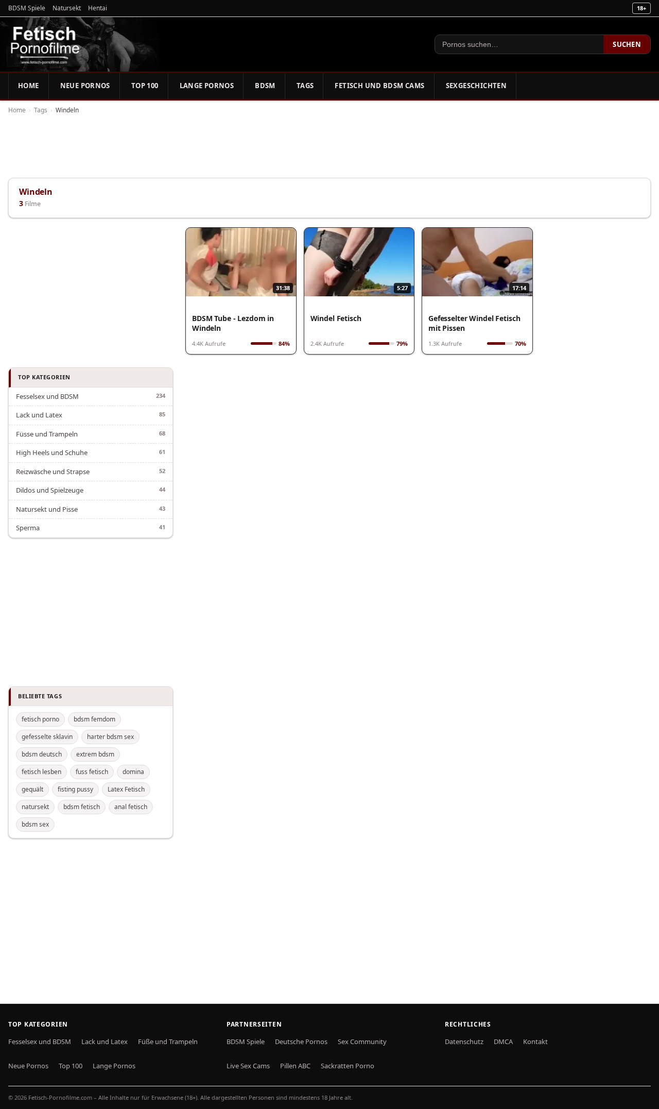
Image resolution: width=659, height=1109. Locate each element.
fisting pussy (75, 789)
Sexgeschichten (476, 85)
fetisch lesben (41, 771)
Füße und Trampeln (168, 1041)
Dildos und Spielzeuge (49, 490)
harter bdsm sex (110, 736)
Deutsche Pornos (301, 1041)
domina (133, 771)
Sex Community (362, 1041)
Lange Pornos (207, 85)
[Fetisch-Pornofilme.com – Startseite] (44, 44)
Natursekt (67, 8)
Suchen (627, 44)
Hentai (97, 8)
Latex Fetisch (126, 789)
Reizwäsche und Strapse (53, 471)
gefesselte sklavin (47, 736)
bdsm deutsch (42, 754)
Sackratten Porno (347, 1065)
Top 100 (145, 85)
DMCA (503, 1041)
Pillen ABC (295, 1065)
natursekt (35, 806)
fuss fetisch (92, 771)
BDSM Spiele (26, 8)
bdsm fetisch (81, 806)
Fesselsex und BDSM (47, 396)
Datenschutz (464, 1041)
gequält (32, 789)
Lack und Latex (39, 414)
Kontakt (535, 1041)
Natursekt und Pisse (47, 509)
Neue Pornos (85, 85)
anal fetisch (130, 806)
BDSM (265, 85)
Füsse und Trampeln (47, 434)
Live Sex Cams (248, 1065)
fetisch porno (40, 719)
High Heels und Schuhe (52, 452)
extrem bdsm (95, 754)
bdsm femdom (94, 719)
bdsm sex (35, 824)
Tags (305, 85)
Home (28, 85)
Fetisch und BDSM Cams (379, 85)
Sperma (28, 527)
